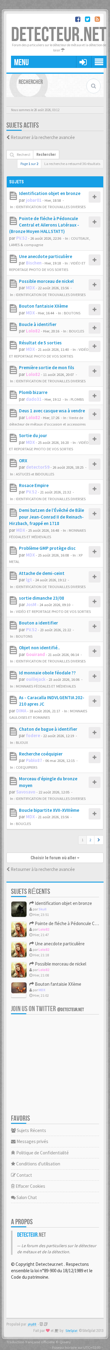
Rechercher (46, 154)
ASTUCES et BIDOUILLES (35, 473)
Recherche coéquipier (41, 754)
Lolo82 (33, 331)
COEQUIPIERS (26, 767)
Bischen (34, 263)
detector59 (38, 467)
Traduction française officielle (30, 1341)
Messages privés (32, 1141)
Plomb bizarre (33, 392)
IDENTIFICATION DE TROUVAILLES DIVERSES (51, 206)
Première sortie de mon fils (46, 367)
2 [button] (90, 840)
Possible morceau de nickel (46, 281)
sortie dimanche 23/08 (41, 598)
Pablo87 (34, 760)
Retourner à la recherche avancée (43, 137)
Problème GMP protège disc (47, 548)
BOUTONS (72, 312)
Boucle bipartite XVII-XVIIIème (49, 810)
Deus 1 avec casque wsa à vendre (52, 411)
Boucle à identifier (38, 324)
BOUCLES (76, 330)
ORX (23, 460)
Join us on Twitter (47, 1008)
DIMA (21, 711)
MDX (30, 288)
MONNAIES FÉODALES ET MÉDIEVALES (46, 686)
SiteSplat (71, 1331)
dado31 (34, 399)
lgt (29, 580)
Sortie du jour (33, 435)
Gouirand (35, 654)
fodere (33, 735)
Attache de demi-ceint (41, 573)
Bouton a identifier (38, 623)
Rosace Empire (34, 485)
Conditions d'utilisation (37, 1164)
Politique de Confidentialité (42, 1153)
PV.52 (21, 238)
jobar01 (34, 200)
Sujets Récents (31, 1130)
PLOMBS (77, 399)
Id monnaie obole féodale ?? (47, 673)
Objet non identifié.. (39, 648)
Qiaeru (65, 1341)
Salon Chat (26, 1197)
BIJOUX (22, 742)
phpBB (32, 1324)
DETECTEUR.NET (59, 35)
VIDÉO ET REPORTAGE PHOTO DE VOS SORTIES (53, 611)
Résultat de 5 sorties (40, 343)
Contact (24, 1175)
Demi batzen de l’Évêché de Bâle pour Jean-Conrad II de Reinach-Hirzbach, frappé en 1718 (46, 516)
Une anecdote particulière (45, 256)
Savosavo (25, 792)
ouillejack (36, 679)
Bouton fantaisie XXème (43, 306)
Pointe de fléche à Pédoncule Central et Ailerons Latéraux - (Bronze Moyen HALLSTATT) (44, 225)
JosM (31, 604)
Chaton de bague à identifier (48, 729)
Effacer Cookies (30, 1186)
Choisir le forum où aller (54, 857)
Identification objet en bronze (49, 193)
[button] (99, 840)
